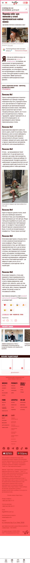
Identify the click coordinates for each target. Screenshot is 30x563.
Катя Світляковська (6, 10)
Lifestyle (14, 400)
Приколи (13, 385)
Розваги (14, 383)
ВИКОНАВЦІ (22, 404)
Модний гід (16, 314)
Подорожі (13, 409)
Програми (4, 420)
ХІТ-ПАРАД (22, 409)
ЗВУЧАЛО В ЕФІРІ (23, 407)
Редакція (13, 443)
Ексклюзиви (5, 392)
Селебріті (4, 388)
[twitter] (11, 320)
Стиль (21, 314)
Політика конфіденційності (15, 425)
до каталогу (15, 372)
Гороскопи (13, 390)
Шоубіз (4, 383)
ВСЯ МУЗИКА (23, 402)
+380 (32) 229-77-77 (8, 501)
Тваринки (13, 388)
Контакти (13, 439)
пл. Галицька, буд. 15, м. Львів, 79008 (13, 522)
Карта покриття (5, 425)
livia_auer (10, 45)
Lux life (4, 415)
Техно (12, 407)
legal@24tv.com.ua (7, 512)
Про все (13, 402)
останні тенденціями (14, 60)
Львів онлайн (5, 427)
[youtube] (26, 448)
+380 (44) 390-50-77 (8, 506)
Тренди (22, 392)
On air (22, 400)
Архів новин (14, 441)
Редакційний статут (14, 429)
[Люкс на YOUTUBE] (6, 2)
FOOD (4, 400)
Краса (21, 387)
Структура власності (13, 422)
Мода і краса (5, 314)
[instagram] (8, 448)
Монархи (4, 385)
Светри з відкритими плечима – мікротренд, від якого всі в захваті (14, 86)
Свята (12, 392)
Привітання (13, 404)
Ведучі (3, 418)
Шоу (3, 390)
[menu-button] (3, 3)
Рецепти (4, 402)
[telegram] (3, 320)
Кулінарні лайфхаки (4, 408)
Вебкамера (4, 422)
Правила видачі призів (14, 436)
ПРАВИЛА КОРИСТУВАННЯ (14, 418)
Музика (3, 395)
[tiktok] (21, 448)
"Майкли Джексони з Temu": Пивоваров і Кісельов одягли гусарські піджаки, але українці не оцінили (12, 346)
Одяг (11, 314)
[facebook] (7, 320)
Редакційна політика (13, 433)
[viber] (15, 320)
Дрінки (3, 404)
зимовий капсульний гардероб (14, 297)
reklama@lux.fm (7, 517)
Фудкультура (5, 410)
